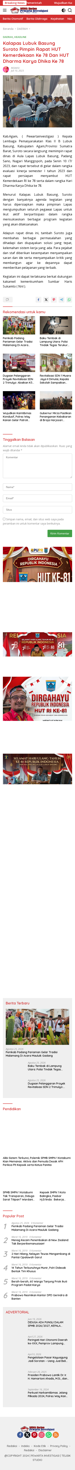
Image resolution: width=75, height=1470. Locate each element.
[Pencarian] (70, 10)
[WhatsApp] (49, 1435)
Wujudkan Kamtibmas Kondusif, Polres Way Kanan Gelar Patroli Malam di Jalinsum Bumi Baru (18, 416)
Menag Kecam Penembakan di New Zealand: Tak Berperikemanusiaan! (40, 1241)
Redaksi (12, 1446)
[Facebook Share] (38, 300)
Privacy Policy (59, 1446)
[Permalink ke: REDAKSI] (6, 69)
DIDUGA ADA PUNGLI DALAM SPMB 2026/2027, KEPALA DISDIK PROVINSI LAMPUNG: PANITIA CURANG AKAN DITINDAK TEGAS (45, 1324)
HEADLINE (20, 37)
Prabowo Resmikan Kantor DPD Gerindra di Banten (40, 1296)
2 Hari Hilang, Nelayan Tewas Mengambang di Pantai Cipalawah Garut (41, 1255)
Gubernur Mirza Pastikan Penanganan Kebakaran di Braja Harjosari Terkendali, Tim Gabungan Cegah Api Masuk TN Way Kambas (55, 416)
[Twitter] (27, 1435)
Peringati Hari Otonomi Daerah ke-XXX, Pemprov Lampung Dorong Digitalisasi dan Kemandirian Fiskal (48, 1341)
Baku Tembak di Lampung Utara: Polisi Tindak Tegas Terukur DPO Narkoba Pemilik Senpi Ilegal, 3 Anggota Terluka (54, 341)
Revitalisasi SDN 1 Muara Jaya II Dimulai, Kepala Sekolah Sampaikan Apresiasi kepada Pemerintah (55, 379)
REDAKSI (15, 68)
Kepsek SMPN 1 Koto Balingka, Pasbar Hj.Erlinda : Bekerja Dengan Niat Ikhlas (53, 1196)
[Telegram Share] (61, 300)
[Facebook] (20, 1435)
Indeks (25, 1446)
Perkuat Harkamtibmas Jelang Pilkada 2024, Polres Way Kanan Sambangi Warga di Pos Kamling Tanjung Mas (48, 1394)
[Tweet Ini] (46, 300)
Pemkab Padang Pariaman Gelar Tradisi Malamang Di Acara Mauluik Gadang (17, 341)
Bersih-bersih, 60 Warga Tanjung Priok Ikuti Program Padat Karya (39, 1283)
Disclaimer (45, 1450)
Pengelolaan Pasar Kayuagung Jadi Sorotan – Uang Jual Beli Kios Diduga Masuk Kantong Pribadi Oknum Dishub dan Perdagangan (48, 1359)
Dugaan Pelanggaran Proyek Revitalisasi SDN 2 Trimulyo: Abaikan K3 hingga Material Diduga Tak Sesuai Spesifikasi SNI (18, 379)
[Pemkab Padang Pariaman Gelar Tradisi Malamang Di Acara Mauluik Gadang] (19, 325)
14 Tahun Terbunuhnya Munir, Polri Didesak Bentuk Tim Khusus (39, 1269)
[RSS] (56, 1435)
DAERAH (8, 37)
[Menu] (5, 10)
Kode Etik (40, 1446)
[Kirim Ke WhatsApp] (69, 300)
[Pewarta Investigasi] (28, 10)
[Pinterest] (34, 1435)
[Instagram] (41, 1435)
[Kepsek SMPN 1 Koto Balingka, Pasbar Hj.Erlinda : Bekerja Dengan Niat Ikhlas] (56, 1180)
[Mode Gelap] (63, 10)
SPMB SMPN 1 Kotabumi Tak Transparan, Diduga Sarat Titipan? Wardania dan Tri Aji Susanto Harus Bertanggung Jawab (19, 1196)
